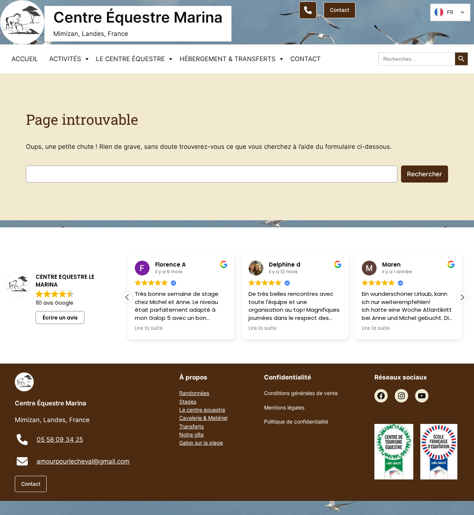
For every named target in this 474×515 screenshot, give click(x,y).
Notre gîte (191, 434)
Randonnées (194, 393)
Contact (339, 10)
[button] (462, 297)
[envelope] (22, 461)
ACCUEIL (24, 59)
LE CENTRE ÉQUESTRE (130, 59)
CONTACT (305, 59)
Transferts (191, 426)
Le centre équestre (202, 410)
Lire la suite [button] (149, 328)
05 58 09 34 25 (60, 439)
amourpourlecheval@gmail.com (83, 461)
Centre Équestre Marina (138, 17)
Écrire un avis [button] (60, 317)
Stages (187, 401)
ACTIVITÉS (65, 59)
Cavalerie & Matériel (203, 418)
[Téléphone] (308, 10)
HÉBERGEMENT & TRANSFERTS (228, 59)
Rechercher (424, 174)
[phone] (22, 439)
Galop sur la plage (201, 442)
